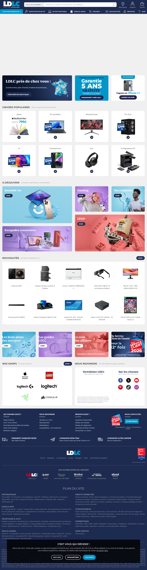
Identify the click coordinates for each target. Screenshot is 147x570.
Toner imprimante (81, 511)
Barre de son (20, 511)
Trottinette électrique (134, 497)
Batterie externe (13, 526)
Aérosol (142, 514)
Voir (8, 196)
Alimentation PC (7, 502)
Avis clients (12, 423)
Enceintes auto (23, 521)
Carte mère (15, 499)
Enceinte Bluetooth (8, 511)
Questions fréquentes (83, 420)
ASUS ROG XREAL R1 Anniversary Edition (102, 287)
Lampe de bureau (121, 514)
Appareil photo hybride (22, 514)
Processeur (63, 497)
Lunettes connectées (82, 499)
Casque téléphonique (38, 524)
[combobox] (34, 4)
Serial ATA (93, 526)
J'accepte (89, 557)
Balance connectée (97, 502)
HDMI (90, 524)
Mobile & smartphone (9, 521)
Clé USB (121, 511)
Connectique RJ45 (112, 526)
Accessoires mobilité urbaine (117, 499)
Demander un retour (83, 430)
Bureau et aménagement (133, 511)
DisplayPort (103, 524)
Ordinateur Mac (51, 499)
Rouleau (141, 524)
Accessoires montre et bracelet (86, 504)
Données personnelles (12, 425)
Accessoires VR (56, 536)
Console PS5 (14, 533)
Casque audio (28, 509)
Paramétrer (73, 557)
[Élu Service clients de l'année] (116, 425)
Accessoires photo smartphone (60, 521)
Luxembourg (61, 458)
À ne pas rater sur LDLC (118, 567)
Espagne (78, 458)
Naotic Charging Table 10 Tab (45, 317)
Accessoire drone (134, 499)
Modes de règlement (83, 425)
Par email (132, 421)
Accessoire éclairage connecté (131, 502)
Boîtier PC (61, 499)
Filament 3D (92, 514)
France (42, 458)
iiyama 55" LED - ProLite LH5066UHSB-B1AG (73, 318)
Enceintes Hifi (66, 509)
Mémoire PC (54, 497)
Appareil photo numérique (35, 511)
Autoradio (44, 521)
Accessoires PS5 (21, 536)
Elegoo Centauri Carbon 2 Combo (45, 287)
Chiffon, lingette (80, 514)
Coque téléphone (9, 524)
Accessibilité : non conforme (50, 428)
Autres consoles (25, 533)
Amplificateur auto (54, 526)
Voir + (140, 258)
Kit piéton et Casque (54, 524)
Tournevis (101, 526)
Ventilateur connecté (112, 502)
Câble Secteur (132, 524)
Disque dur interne (26, 499)
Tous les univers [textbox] (33, 5)
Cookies (26, 425)
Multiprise (123, 526)
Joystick (47, 536)
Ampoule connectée (82, 502)
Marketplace (44, 425)
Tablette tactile (39, 499)
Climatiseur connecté (98, 499)
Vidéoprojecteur (10, 509)
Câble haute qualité (82, 526)
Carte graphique (27, 497)
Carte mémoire (62, 511)
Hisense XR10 (16, 286)
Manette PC (36, 533)
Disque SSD (6, 499)
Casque (20, 509)
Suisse (70, 458)
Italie (86, 458)
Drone (91, 497)
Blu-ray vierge (133, 514)
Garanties (78, 428)
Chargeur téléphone (23, 524)
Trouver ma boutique (19, 94)
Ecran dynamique (54, 509)
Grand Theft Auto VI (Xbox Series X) (130, 318)
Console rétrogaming (35, 536)
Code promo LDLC (133, 567)
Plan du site (73, 488)
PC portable (6, 497)
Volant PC (5, 533)
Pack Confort (90, 428)
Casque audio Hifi (40, 509)
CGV (5, 423)
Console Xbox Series (48, 533)
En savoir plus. (102, 551)
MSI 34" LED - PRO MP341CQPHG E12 (130, 287)
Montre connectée (81, 497)
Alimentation (112, 524)
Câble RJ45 (79, 524)
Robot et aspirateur (101, 497)
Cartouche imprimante (97, 511)
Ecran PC (37, 497)
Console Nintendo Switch (10, 538)
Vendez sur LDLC (45, 420)
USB (85, 524)
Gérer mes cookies (10, 428)
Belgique (50, 458)
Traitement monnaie (97, 516)
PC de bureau (16, 497)
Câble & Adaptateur (40, 526)
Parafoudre (122, 524)
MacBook (45, 497)
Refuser (57, 557)
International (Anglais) (98, 458)
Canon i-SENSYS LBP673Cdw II (73, 287)
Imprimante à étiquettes (105, 514)
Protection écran (26, 526)
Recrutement (44, 423)
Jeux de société (26, 538)
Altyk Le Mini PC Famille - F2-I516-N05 (102, 318)
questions (82, 567)
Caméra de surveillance (117, 497)
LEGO (65, 536)
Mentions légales (10, 430)
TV (3, 509)
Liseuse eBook (51, 511)
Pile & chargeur (111, 516)
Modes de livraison (82, 423)
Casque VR (60, 533)
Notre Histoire (8, 420)
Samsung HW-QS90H (16, 317)
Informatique (79, 533)
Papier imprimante (82, 516)
